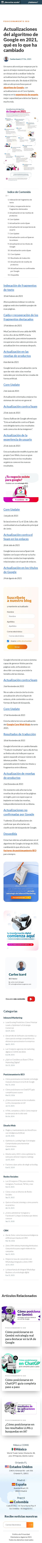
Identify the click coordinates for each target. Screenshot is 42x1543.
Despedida (14, 275)
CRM (6, 1230)
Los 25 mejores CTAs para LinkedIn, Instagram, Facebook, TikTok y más (19, 1182)
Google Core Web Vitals (18, 724)
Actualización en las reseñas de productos (21, 214)
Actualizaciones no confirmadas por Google (22, 269)
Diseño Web (10, 1125)
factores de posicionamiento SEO (20, 850)
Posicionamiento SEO (17, 21)
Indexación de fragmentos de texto (20, 201)
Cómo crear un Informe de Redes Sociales (18, 1193)
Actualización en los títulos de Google (21, 245)
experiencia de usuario (27, 94)
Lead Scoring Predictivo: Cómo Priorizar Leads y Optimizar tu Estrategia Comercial (21, 1025)
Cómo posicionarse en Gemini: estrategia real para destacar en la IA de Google (21, 1080)
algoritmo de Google (14, 87)
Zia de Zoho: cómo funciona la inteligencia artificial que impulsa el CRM (21, 1236)
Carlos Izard (15, 59)
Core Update (14, 219)
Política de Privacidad (21, 1534)
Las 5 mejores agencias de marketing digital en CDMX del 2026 (19, 1050)
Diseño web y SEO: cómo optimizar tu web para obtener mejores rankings (20, 1155)
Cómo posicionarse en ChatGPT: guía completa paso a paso (20, 1090)
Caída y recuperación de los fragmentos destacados (20, 207)
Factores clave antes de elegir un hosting (21, 1164)
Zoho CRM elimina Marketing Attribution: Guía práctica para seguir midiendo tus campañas (21, 1248)
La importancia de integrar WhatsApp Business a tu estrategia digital (20, 1270)
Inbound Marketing (13, 1017)
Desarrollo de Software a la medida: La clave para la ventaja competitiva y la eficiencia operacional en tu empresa (20, 1038)
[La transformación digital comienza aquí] (21, 953)
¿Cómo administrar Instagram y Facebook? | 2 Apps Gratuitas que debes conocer (21, 1215)
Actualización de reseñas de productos (21, 263)
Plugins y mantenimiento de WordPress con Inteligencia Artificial (21, 1131)
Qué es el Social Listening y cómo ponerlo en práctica (21, 1203)
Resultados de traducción (20, 258)
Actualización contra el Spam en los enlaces (21, 238)
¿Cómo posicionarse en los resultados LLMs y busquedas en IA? (20, 1101)
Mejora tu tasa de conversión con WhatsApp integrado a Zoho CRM (18, 1260)
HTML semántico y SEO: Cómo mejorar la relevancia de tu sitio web (21, 1112)
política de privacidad (24, 641)
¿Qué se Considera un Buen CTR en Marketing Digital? (19, 1060)
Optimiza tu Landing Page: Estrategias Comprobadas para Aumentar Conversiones (20, 1143)
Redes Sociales (11, 1176)
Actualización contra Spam (19, 223)
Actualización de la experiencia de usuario (22, 228)
